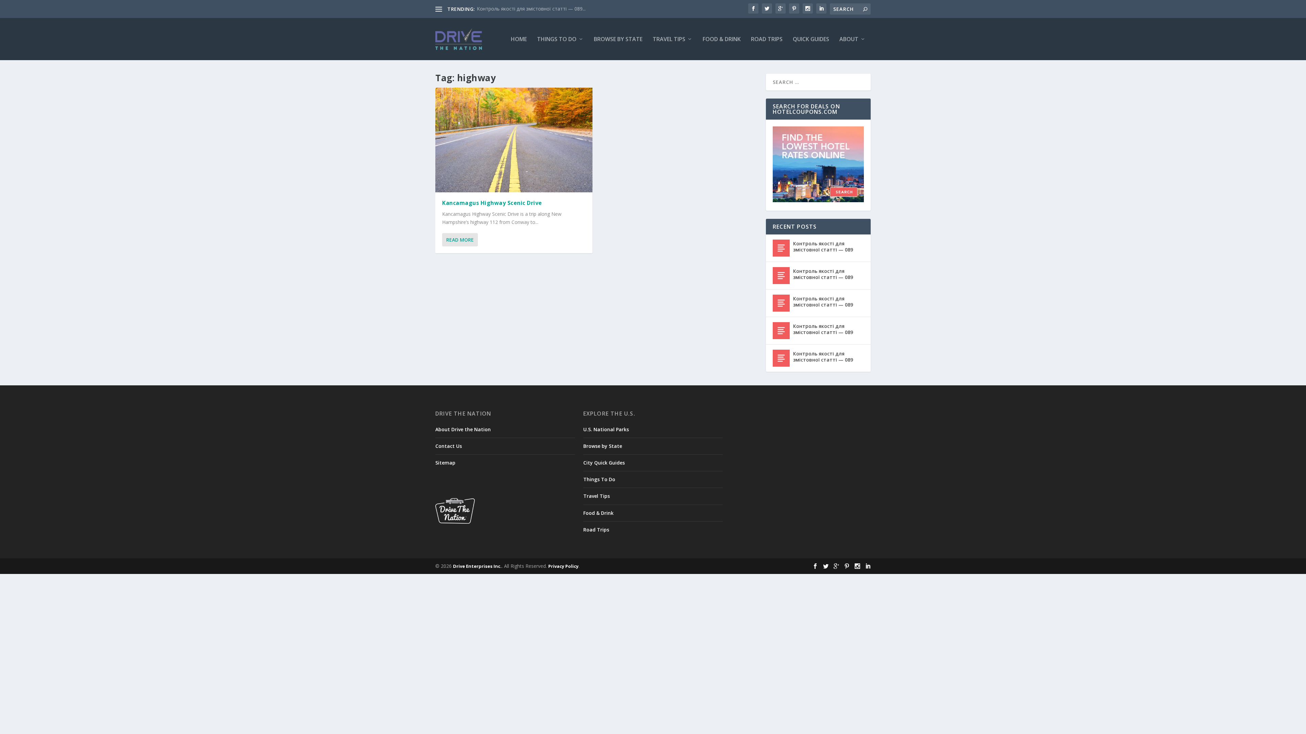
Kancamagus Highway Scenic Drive (492, 203)
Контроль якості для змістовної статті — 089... (531, 8)
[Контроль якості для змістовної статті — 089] (781, 248)
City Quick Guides (604, 462)
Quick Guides (811, 39)
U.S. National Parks (606, 429)
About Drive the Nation (463, 429)
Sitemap (445, 462)
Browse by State (618, 39)
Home (519, 39)
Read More (460, 240)
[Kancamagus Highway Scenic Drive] (513, 140)
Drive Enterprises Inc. (477, 566)
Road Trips (767, 39)
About (848, 39)
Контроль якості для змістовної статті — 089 (823, 246)
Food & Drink (722, 39)
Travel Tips (669, 39)
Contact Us (448, 446)
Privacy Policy (563, 566)
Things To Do (556, 39)
